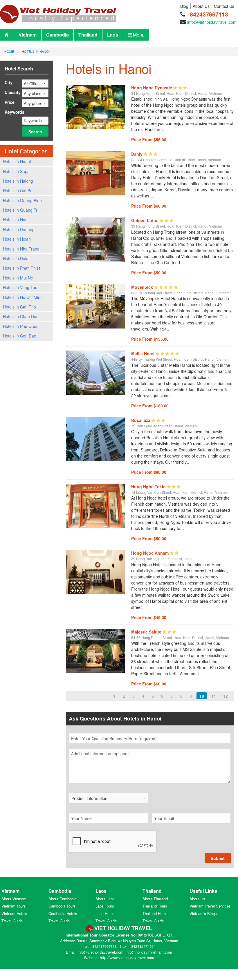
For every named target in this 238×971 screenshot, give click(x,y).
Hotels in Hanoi (36, 51)
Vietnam (28, 34)
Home (9, 51)
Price (10, 102)
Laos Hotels (105, 913)
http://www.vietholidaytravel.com (127, 957)
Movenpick (142, 287)
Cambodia (57, 34)
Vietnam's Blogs (203, 913)
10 (201, 696)
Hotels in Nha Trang (21, 249)
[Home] (58, 11)
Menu (138, 34)
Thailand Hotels (156, 913)
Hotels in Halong (18, 181)
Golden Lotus (145, 220)
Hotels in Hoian (17, 239)
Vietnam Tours (13, 906)
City (8, 82)
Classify (13, 92)
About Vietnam (13, 898)
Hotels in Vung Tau (20, 287)
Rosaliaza (141, 420)
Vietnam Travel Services (210, 906)
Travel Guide (12, 920)
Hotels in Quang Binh (22, 200)
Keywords (14, 112)
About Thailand (155, 898)
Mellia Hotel (143, 353)
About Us (201, 6)
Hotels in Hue (15, 219)
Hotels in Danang (19, 229)
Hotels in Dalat (16, 258)
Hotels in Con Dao (19, 336)
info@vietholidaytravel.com (212, 22)
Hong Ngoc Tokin (149, 486)
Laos (112, 34)
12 (225, 696)
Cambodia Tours (62, 906)
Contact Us (224, 6)
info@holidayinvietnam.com (149, 952)
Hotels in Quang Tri (20, 210)
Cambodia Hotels (62, 913)
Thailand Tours (155, 906)
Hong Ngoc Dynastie (152, 87)
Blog (184, 6)
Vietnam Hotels (14, 913)
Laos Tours (104, 906)
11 (213, 696)
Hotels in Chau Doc (20, 316)
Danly (137, 154)
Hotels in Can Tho (19, 307)
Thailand (88, 34)
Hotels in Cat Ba (18, 190)
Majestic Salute (147, 632)
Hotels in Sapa (16, 171)
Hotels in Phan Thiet (21, 268)
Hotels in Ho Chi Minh (23, 297)
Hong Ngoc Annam (150, 553)
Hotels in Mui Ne (18, 278)
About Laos (105, 898)
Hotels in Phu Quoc (20, 326)
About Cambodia (62, 898)
